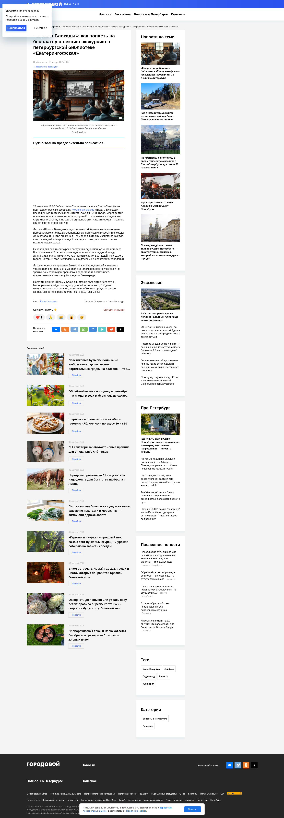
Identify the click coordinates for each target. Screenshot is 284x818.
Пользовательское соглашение (99, 794)
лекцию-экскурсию (83, 209)
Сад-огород (149, 676)
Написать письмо (209, 794)
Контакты (192, 794)
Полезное (178, 14)
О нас (182, 794)
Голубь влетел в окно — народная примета (141, 800)
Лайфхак (169, 669)
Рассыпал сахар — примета (180, 800)
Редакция (143, 794)
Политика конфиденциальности (65, 794)
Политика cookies (127, 794)
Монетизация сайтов (37, 794)
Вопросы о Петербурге (151, 14)
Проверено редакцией (47, 66)
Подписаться (16, 28)
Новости (105, 14)
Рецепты (163, 676)
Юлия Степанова (48, 301)
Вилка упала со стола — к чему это (60, 800)
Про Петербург (155, 408)
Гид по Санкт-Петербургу (209, 800)
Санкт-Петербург (151, 669)
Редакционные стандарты (164, 794)
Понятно (192, 809)
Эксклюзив (123, 14)
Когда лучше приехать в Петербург (98, 800)
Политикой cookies (136, 810)
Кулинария (148, 684)
